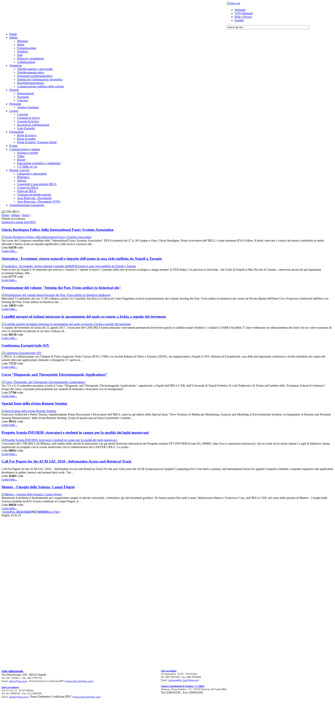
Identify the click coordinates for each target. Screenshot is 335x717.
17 (36, 511)
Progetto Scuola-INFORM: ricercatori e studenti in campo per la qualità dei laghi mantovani (75, 432)
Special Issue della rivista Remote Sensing (34, 403)
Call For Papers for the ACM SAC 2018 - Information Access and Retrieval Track (66, 461)
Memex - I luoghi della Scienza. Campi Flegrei (38, 487)
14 (26, 511)
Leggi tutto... (9, 251)
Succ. (50, 511)
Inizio (6, 511)
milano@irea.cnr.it (18, 696)
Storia (25, 215)
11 (17, 511)
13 (23, 511)
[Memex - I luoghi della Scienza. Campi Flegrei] (32, 494)
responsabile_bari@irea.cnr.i (183, 680)
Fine (56, 511)
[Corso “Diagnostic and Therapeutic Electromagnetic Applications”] (44, 382)
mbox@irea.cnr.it (18, 681)
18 (39, 511)
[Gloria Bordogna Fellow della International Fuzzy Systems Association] (47, 237)
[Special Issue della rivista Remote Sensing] (29, 411)
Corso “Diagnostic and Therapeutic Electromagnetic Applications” (54, 374)
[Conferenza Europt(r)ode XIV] (22, 353)
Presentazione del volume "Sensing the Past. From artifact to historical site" (61, 288)
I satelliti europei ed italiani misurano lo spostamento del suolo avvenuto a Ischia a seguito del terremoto (84, 316)
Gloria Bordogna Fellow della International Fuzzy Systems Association (58, 230)
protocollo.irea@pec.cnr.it (79, 681)
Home (5, 215)
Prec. (13, 511)
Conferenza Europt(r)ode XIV (25, 345)
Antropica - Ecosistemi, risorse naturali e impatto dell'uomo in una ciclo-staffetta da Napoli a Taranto (82, 259)
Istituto (15, 215)
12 (20, 511)
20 (45, 511)
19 (42, 511)
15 (29, 511)
